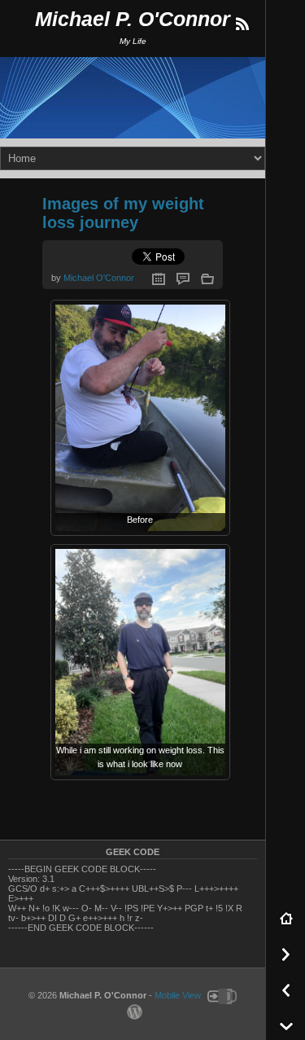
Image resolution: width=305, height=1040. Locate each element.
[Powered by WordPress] (132, 1011)
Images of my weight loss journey (123, 213)
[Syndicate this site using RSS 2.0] (241, 24)
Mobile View (178, 996)
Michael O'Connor (98, 278)
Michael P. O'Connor (132, 19)
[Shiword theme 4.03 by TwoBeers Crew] (220, 996)
